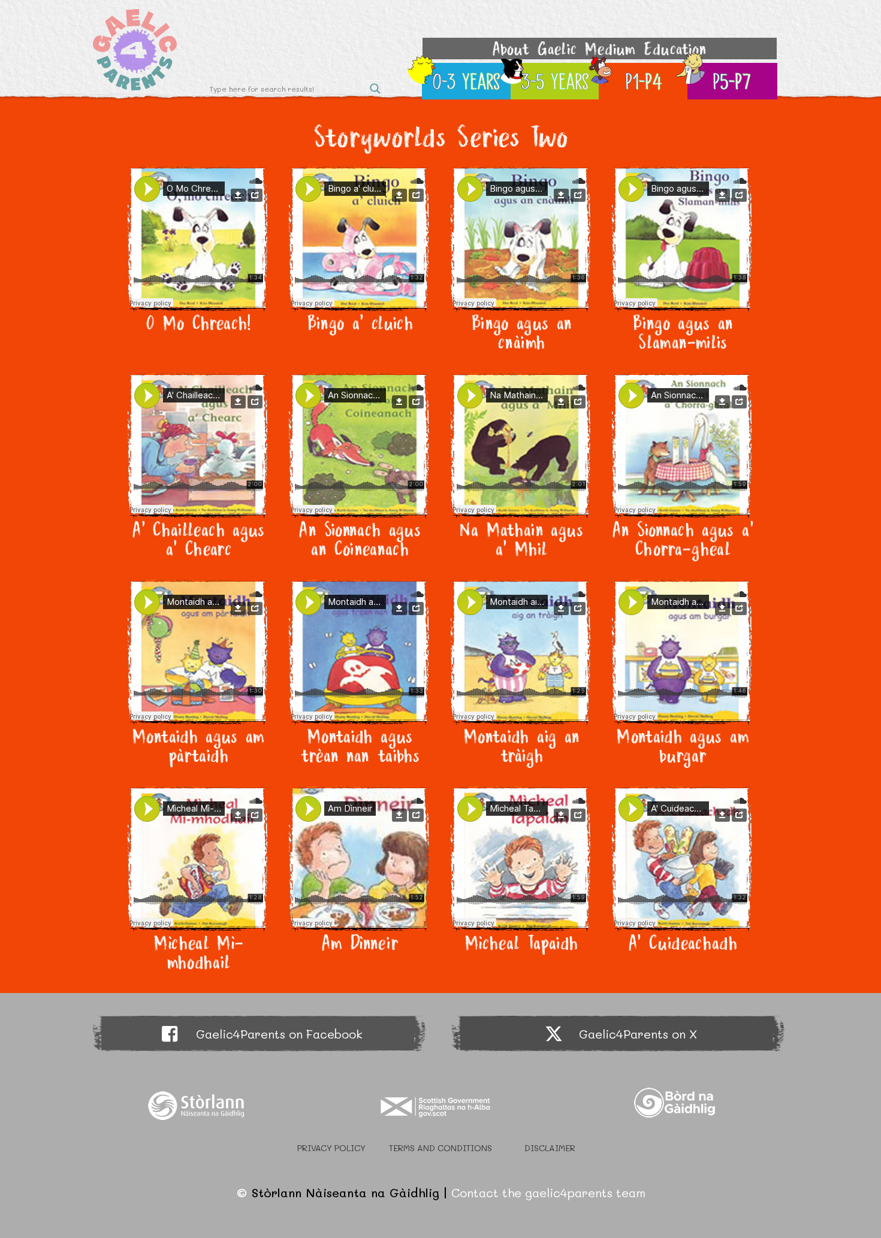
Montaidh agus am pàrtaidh (198, 745)
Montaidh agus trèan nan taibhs (360, 745)
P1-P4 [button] (644, 81)
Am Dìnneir (360, 943)
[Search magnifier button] (375, 88)
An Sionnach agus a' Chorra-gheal (682, 539)
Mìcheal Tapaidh (521, 943)
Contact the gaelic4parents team (548, 1192)
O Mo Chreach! (198, 323)
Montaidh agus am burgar (682, 745)
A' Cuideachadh (682, 943)
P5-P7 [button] (732, 81)
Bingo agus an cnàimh (521, 332)
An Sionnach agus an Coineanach (359, 539)
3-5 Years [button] (555, 81)
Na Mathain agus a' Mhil (521, 539)
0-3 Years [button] (467, 81)
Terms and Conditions (440, 1148)
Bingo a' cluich (360, 323)
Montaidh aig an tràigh (521, 745)
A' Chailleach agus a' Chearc (198, 539)
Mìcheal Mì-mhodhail (198, 952)
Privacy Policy (331, 1148)
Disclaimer (549, 1148)
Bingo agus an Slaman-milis (682, 332)
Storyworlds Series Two (440, 136)
